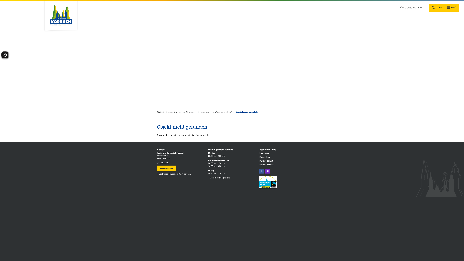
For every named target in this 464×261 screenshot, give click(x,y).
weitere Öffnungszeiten (220, 178)
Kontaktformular (166, 168)
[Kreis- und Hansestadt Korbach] (181, 158)
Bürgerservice (205, 112)
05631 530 (163, 162)
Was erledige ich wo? (223, 112)
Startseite (161, 112)
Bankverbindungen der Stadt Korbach (175, 174)
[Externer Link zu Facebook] (261, 171)
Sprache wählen (411, 7)
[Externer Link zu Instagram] (267, 171)
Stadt (170, 112)
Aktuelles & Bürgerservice (186, 112)
